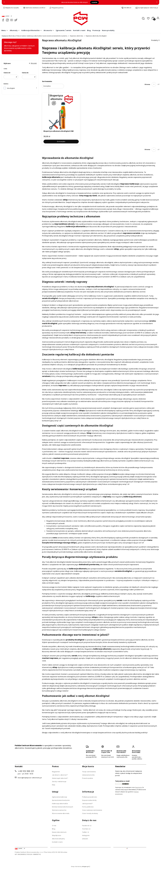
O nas (54, 826)
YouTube (85, 829)
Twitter (84, 832)
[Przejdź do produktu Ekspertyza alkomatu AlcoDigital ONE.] (61, 111)
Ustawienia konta (88, 775)
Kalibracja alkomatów (60, 804)
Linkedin (85, 839)
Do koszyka (61, 141)
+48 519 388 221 (26, 771)
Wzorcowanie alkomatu (60, 813)
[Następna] (157, 2)
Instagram (86, 835)
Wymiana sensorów (59, 810)
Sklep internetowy (80, 866)
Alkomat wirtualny (58, 839)
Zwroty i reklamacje (59, 781)
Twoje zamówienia (89, 772)
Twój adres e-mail (122, 781)
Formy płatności (88, 807)
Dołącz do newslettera (125, 784)
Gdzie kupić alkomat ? (60, 778)
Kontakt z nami (57, 842)
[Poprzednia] (4, 2)
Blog (53, 829)
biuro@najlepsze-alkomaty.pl (148, 8)
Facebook (86, 826)
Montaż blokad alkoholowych (62, 807)
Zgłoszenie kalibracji (59, 797)
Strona (147, 84)
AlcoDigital (11, 88)
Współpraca (56, 835)
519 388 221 (127, 8)
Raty (53, 785)
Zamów (94, 2)
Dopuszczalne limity (89, 800)
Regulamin (56, 772)
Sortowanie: (47, 81)
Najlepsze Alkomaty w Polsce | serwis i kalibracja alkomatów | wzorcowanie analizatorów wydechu (34, 36)
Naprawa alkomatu (76, 36)
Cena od (7, 73)
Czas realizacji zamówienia (92, 810)
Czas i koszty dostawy (90, 813)
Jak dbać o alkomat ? (60, 775)
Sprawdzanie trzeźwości (61, 800)
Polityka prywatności (89, 797)
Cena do (25, 73)
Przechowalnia (87, 778)
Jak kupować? (87, 804)
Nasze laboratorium (59, 832)
